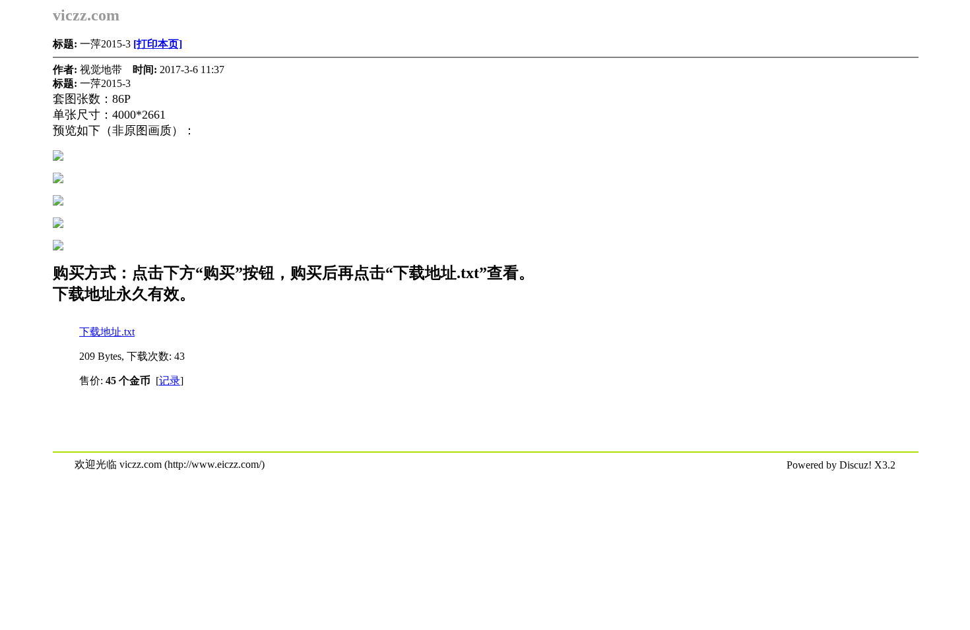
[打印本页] (157, 43)
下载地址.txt (107, 331)
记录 (169, 380)
